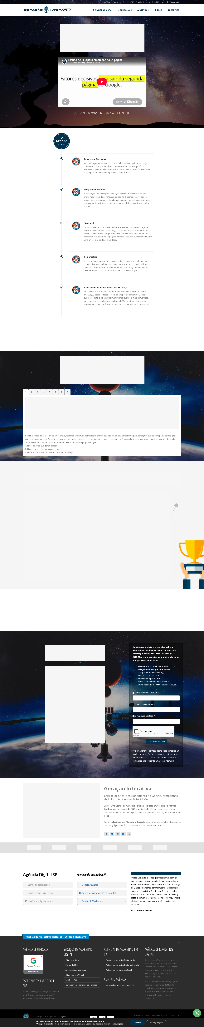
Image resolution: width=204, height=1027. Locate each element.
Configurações (156, 1022)
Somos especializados (39, 884)
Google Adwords (90, 884)
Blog (159, 10)
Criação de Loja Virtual (75, 975)
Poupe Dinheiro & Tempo (41, 893)
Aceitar (137, 1022)
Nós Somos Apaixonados (40, 901)
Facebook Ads (71, 980)
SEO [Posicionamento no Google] (99, 893)
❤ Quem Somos (125, 10)
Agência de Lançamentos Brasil (119, 970)
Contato (175, 10)
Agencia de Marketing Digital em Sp (120, 960)
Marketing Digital (103, 10)
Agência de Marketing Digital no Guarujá (122, 965)
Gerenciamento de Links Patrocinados (81, 985)
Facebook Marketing (92, 901)
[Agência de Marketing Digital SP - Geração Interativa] (48, 10)
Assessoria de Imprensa (76, 970)
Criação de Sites (72, 960)
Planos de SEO (72, 965)
